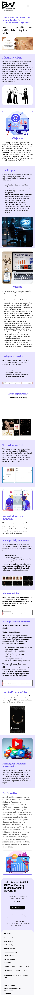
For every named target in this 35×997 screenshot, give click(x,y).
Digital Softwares (8, 951)
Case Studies (8, 980)
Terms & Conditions (9, 995)
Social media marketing (10, 962)
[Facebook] (12, 991)
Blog (13, 976)
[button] (28, 6)
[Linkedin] (20, 991)
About (7, 976)
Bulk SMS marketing (9, 969)
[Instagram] (5, 991)
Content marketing (9, 965)
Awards (18, 980)
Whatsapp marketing (9, 958)
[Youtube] (16, 991)
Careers (20, 976)
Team (27, 976)
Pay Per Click (7, 973)
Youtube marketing (9, 948)
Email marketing (8, 955)
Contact (25, 980)
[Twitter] (9, 991)
